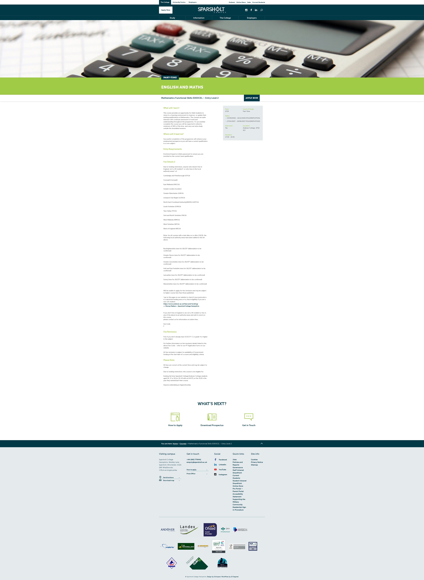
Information (198, 18)
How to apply (191, 470)
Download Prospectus (212, 425)
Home (175, 444)
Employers (192, 2)
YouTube (222, 470)
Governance (238, 467)
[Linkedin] (255, 10)
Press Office (191, 474)
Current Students (258, 2)
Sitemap (254, 465)
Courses (183, 444)
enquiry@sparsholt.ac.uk (197, 462)
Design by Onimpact (214, 576)
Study (172, 18)
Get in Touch (248, 425)
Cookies (254, 459)
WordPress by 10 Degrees (229, 576)
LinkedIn (222, 465)
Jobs (249, 2)
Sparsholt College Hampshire (212, 9)
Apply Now (165, 10)
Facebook (223, 460)
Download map (168, 480)
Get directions (168, 477)
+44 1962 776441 (194, 459)
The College (165, 2)
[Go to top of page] (262, 443)
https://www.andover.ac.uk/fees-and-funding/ (180, 304)
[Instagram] (246, 10)
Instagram (223, 474)
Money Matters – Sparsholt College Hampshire (182, 306)
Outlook (232, 2)
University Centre (179, 2)
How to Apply (175, 425)
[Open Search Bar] (261, 10)
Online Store (241, 2)
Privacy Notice (257, 462)
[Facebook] (250, 10)
